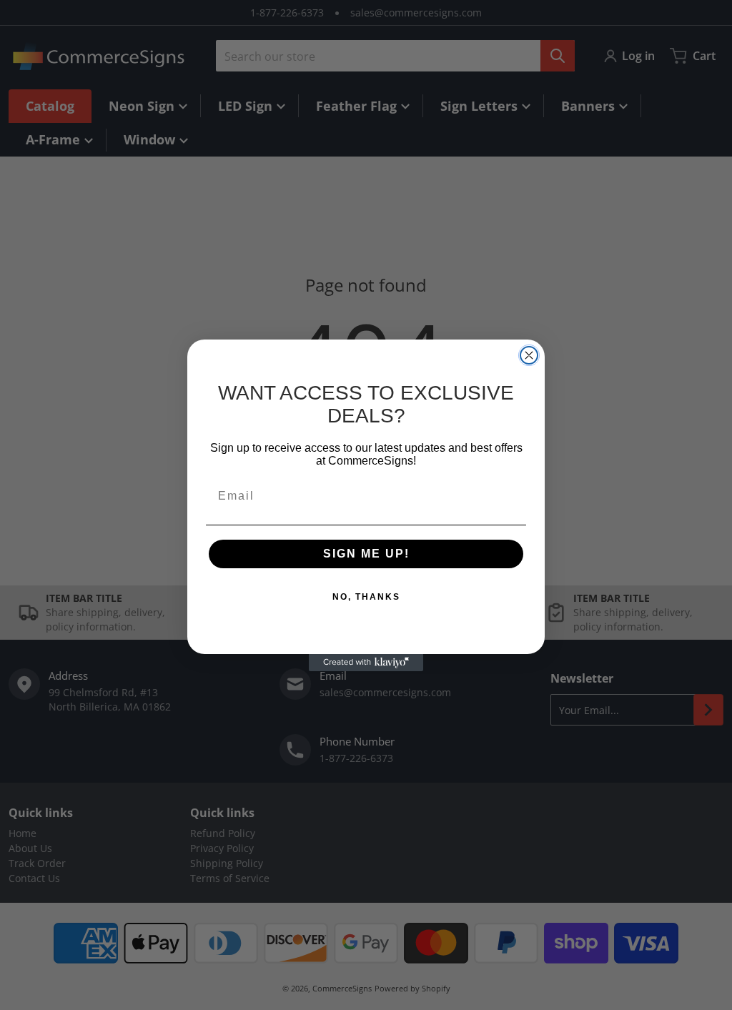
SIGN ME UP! (366, 554)
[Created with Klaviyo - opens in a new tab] (366, 662)
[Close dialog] (529, 355)
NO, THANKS (366, 597)
